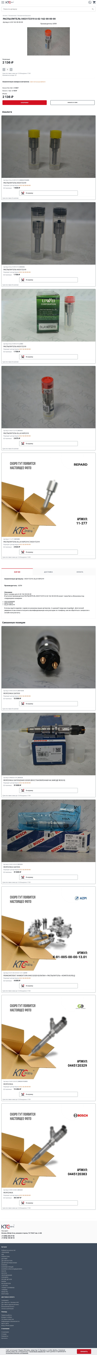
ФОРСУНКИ (5, 1294)
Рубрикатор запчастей (8, 1250)
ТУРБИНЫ (4, 1289)
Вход (3, 1325)
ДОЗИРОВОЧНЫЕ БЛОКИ (9, 1263)
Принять (84, 1351)
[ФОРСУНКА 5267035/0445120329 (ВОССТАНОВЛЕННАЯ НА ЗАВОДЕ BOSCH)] (48, 744)
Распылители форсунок (24, 15)
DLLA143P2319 (41, 81)
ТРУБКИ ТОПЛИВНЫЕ (7, 1287)
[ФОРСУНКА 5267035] (48, 657)
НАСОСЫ (4, 1273)
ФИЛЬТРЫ (4, 1292)
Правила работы (6, 1315)
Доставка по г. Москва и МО (10, 1302)
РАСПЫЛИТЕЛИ (6, 1283)
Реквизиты (4, 1336)
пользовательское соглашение (17, 1353)
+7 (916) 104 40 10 (7, 1238)
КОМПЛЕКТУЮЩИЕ (7, 1267)
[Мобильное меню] (2, 2)
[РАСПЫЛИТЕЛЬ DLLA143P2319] (48, 397)
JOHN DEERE (5, 1252)
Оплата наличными (7, 1308)
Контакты (4, 1338)
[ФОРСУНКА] (48, 1037)
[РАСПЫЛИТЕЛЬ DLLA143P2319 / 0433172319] (48, 495)
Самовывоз (5, 1300)
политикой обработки (37, 1351)
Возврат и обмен (6, 1317)
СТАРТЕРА (4, 1285)
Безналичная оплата (7, 1306)
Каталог (5, 15)
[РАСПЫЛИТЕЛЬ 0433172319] (48, 147)
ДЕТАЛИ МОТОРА (6, 1260)
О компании (5, 1332)
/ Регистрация (9, 1325)
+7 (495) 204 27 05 (89, 2)
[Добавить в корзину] (22, 193)
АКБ (2, 1254)
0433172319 (33, 81)
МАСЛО (3, 1271)
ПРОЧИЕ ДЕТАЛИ (6, 1279)
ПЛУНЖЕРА (4, 1277)
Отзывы (4, 1334)
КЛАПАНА (4, 1265)
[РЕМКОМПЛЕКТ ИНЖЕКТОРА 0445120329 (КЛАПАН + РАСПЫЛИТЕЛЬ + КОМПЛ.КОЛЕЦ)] (48, 928)
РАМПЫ (3, 1281)
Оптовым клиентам (7, 1319)
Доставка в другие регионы (10, 1304)
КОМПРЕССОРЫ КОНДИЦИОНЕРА (11, 1269)
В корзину (24, 102)
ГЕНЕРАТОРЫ (5, 1256)
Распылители (12, 15)
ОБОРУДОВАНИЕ (6, 1275)
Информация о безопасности (10, 1321)
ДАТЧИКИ (4, 1258)
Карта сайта (5, 1323)
